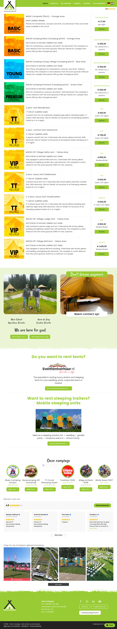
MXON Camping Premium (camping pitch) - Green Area (54, 84)
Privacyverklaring (35, 626)
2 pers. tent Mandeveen (38, 107)
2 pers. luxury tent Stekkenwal (41, 174)
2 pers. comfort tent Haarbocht (42, 130)
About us (54, 3)
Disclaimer (25, 626)
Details (102, 29)
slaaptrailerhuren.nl (57, 444)
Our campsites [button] (99, 3)
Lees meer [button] (93, 528)
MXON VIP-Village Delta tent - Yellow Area (47, 152)
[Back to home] (10, 6)
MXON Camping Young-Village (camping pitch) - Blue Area (56, 61)
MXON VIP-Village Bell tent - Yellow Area (46, 241)
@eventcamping (35, 545)
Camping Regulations (90, 613)
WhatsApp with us (38, 337)
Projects (77, 3)
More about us (18, 337)
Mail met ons (101, 607)
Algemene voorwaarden (12, 626)
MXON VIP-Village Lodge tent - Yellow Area (47, 219)
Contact (86, 3)
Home (45, 3)
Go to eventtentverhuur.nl (57, 388)
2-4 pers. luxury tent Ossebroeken (43, 196)
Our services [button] (66, 3)
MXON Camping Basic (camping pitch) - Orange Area (53, 38)
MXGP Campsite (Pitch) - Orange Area (45, 16)
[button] (109, 625)
